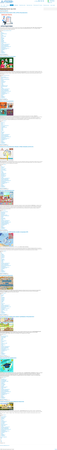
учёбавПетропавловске (4, 222)
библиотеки (3, 123)
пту (1, 296)
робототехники (3, 81)
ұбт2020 (2, 255)
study (2, 50)
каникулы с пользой (4, 386)
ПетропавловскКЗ (4, 224)
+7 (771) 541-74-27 (51, 1)
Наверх (56, 449)
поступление (3, 169)
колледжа (2, 300)
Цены (4, 5)
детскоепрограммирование (5, 79)
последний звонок (4, 379)
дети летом (3, 423)
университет (3, 166)
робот (2, 78)
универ (2, 127)
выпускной (2, 378)
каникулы (2, 341)
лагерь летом (3, 344)
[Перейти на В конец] (1, 441)
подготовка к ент (3, 173)
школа (2, 83)
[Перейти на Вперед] (1, 440)
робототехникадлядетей (5, 77)
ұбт (1, 253)
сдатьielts (2, 40)
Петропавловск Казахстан (5, 48)
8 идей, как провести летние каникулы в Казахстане (12, 401)
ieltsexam (2, 32)
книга (2, 123)
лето (2, 342)
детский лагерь (3, 336)
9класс (2, 295)
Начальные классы (46, 5)
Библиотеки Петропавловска (6, 101)
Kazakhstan (3, 52)
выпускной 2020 (3, 380)
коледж (2, 301)
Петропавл (2, 49)
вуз (1, 131)
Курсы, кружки (52, 5)
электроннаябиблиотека (5, 125)
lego (1, 87)
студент (2, 84)
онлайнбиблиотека (4, 127)
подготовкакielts (3, 36)
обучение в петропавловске (5, 44)
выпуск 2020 (3, 382)
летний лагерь (3, 337)
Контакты (7, 5)
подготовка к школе (4, 214)
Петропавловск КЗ (4, 48)
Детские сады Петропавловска (7, 190)
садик (2, 217)
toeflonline (2, 41)
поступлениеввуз (3, 170)
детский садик (3, 218)
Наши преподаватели (4, 6)
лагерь (2, 338)
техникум (2, 297)
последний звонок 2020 (4, 381)
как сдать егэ (3, 176)
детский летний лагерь (4, 335)
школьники (2, 418)
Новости (11, 5)
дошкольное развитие (4, 211)
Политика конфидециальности (4, 445)
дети (2, 339)
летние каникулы (3, 340)
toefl (1, 34)
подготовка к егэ (3, 174)
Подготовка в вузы (29, 5)
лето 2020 (2, 385)
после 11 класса (3, 168)
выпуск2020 (3, 255)
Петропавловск (3, 47)
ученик (2, 129)
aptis (1, 36)
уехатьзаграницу (3, 42)
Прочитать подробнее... (3, 54)
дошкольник (3, 218)
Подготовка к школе (22, 5)
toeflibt (2, 39)
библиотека (3, 122)
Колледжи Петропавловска (6, 275)
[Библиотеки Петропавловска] (6, 108)
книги (2, 124)
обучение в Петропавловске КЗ (6, 46)
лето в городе (3, 384)
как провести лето (4, 421)
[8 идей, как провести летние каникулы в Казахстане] (6, 406)
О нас (1, 5)
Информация (16, 5)
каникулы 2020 (3, 387)
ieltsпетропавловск (4, 33)
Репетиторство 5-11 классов (37, 5)
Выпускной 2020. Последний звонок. (8, 357)
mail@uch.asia (50, 2)
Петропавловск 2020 (4, 309)
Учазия (2, 43)
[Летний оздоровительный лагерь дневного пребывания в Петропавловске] (6, 324)
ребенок (2, 216)
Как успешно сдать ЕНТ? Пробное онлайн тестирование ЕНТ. (14, 231)
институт (2, 167)
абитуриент (3, 131)
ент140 (2, 261)
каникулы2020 (3, 425)
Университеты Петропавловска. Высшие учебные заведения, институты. (16, 146)
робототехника (3, 76)
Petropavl (2, 51)
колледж (2, 132)
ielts (1, 32)
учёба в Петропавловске (5, 45)
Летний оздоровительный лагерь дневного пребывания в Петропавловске (17, 316)
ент (1, 252)
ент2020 (2, 254)
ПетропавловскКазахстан (5, 223)
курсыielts (2, 38)
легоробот (2, 80)
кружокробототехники (4, 85)
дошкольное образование (5, 215)
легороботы (3, 82)
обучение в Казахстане (4, 44)
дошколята (2, 214)
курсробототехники (4, 86)
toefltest (2, 35)
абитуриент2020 (3, 175)
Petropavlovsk (3, 52)
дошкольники (3, 213)
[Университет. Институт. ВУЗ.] (6, 154)
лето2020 (2, 259)
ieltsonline (2, 40)
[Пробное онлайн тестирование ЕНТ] (6, 239)
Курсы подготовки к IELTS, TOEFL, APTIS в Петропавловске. (14, 12)
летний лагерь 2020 (4, 343)
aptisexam (2, 37)
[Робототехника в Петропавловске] (6, 64)
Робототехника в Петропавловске (8, 56)
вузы (2, 170)
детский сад (3, 212)
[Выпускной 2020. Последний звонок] (6, 365)
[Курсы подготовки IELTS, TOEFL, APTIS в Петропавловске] (6, 20)
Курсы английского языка (7, 30)
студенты (2, 256)
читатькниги (3, 126)
